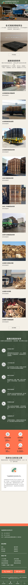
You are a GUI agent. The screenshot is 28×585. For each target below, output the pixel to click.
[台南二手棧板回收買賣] (14, 194)
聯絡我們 (16, 551)
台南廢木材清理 (6, 291)
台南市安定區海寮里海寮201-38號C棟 (11, 537)
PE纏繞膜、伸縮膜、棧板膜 (7, 565)
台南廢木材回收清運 (7, 263)
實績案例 (16, 549)
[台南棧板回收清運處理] (14, 81)
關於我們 (16, 547)
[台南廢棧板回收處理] (14, 109)
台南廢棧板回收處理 (7, 121)
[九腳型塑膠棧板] (14, 43)
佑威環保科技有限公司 (14, 476)
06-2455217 (5, 533)
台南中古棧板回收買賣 (8, 235)
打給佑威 (8, 571)
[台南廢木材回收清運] (14, 251)
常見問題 (3, 551)
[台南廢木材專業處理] (14, 308)
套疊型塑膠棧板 (4, 563)
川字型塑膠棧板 (4, 561)
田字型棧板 (16, 558)
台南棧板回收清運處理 (8, 93)
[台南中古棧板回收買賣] (14, 223)
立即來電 (3, 583)
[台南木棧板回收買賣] (14, 166)
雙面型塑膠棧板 (17, 563)
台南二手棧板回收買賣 (8, 206)
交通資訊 (17, 583)
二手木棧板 (3, 558)
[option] (14, 10)
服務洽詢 (20, 571)
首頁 (2, 547)
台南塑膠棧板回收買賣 (8, 150)
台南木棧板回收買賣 (7, 178)
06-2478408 (5, 535)
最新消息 (3, 549)
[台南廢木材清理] (14, 279)
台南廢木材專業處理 (7, 319)
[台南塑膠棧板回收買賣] (14, 138)
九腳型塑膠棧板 (17, 561)
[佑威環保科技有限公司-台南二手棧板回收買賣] (10, 2)
